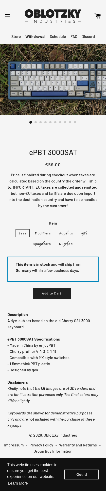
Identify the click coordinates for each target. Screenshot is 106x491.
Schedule (58, 36)
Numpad (66, 244)
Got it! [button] (81, 474)
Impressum (14, 444)
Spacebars (42, 244)
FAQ (74, 36)
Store (16, 36)
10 (75, 122)
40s (84, 233)
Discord (88, 36)
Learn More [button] (18, 483)
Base (22, 233)
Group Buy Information (53, 451)
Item (53, 223)
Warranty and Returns (78, 444)
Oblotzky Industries (60, 435)
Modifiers (43, 233)
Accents (66, 233)
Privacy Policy (41, 444)
